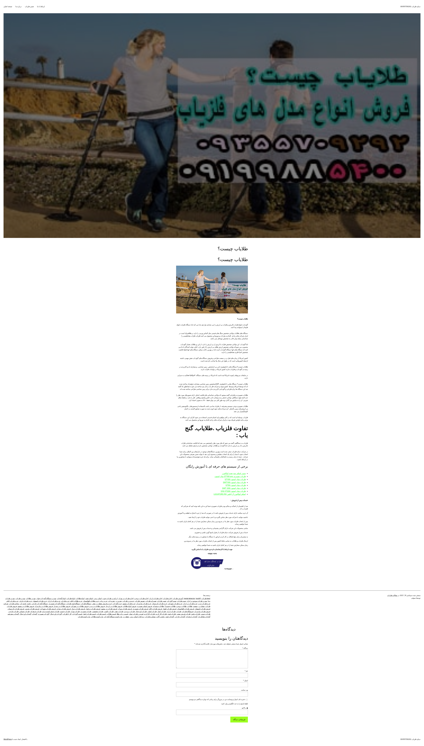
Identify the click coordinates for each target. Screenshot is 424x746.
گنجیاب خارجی (180, 617)
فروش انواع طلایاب (129, 606)
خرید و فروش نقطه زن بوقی (102, 604)
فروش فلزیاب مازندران (202, 612)
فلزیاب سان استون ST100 (235, 479)
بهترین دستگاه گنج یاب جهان (46, 598)
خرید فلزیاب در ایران (190, 604)
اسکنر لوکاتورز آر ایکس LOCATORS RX (230, 494)
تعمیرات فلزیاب (151, 601)
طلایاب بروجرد (181, 606)
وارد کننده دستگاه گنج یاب (113, 617)
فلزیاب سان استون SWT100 (234, 482)
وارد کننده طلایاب (97, 617)
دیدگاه (245, 648)
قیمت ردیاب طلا (122, 614)
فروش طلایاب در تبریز (97, 606)
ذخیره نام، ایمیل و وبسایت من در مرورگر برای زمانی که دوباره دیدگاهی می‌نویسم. (217, 699)
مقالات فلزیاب (392, 595)
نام (246, 671)
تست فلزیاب (181, 601)
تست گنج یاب (171, 601)
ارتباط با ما (41, 7)
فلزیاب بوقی (118, 612)
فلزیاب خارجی (13, 612)
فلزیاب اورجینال (141, 612)
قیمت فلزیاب (101, 614)
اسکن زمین (98, 598)
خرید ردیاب (103, 601)
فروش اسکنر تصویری (144, 606)
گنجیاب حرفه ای (191, 617)
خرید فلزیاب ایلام (12, 601)
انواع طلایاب (80, 598)
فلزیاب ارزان (171, 612)
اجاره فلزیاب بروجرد (141, 598)
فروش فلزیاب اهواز (169, 609)
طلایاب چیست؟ (170, 606)
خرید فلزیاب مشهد (129, 604)
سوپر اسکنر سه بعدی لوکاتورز (234, 473)
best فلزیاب (206, 598)
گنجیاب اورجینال (25, 614)
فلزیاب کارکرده (149, 614)
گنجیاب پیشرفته (13, 614)
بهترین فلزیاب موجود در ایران (197, 601)
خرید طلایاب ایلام (76, 601)
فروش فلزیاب (12, 606)
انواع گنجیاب (61, 598)
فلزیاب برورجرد (129, 612)
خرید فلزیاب (65, 601)
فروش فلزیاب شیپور (32, 609)
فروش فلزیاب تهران (125, 609)
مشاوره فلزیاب (150, 617)
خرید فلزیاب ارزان (54, 601)
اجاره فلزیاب (167, 598)
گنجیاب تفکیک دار (204, 617)
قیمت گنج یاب (77, 614)
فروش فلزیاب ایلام (155, 609)
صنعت (195, 606)
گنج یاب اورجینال (56, 614)
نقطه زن (126, 617)
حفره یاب (111, 601)
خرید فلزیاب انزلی (25, 601)
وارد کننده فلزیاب (84, 617)
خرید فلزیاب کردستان (159, 604)
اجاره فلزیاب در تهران (125, 598)
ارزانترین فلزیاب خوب (110, 598)
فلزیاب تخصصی (97, 612)
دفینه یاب (23, 604)
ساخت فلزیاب (14, 604)
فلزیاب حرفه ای (35, 612)
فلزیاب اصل (161, 612)
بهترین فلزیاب (20, 598)
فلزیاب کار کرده (161, 614)
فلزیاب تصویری (85, 612)
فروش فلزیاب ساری (64, 609)
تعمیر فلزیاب (29, 7)
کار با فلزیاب (67, 614)
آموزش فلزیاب (178, 598)
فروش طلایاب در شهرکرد (79, 606)
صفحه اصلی (8, 7)
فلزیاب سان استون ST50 (236, 485)
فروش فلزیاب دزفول (93, 609)
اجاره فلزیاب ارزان (155, 598)
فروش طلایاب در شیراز (62, 606)
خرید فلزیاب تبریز (204, 604)
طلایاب (189, 606)
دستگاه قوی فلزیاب (73, 604)
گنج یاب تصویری (43, 614)
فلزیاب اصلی (152, 612)
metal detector (189, 598)
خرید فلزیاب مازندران (143, 604)
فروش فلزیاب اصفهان (202, 609)
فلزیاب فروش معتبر (183, 614)
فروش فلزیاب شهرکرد (48, 609)
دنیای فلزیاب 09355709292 (410, 7)
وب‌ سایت (244, 690)
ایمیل (245, 681)
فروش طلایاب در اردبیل (114, 606)
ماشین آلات (160, 617)
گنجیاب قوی (169, 617)
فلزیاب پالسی (109, 612)
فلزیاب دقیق (195, 614)
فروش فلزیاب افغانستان (185, 609)
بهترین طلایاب (31, 598)
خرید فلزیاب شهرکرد (175, 604)
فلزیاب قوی (172, 614)
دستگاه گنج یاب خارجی (40, 604)
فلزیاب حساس (24, 612)
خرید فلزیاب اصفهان (40, 601)
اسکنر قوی (89, 598)
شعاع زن (201, 606)
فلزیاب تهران (75, 612)
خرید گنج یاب (117, 604)
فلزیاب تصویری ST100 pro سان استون (230, 476)
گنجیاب (34, 614)
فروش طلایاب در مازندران (44, 606)
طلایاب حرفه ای (158, 606)
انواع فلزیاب (71, 598)
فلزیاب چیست (65, 612)
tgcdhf (198, 598)
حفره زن (119, 601)
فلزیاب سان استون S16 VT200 (233, 491)
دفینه (29, 604)
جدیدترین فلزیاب (128, 601)
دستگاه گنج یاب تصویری (57, 604)
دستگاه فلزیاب (86, 604)
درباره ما (18, 7)
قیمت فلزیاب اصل (89, 614)
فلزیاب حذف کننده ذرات (50, 612)
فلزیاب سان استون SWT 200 (234, 488)
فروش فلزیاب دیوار (78, 609)
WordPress (8, 739)
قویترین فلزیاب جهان (136, 614)
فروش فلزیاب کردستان (16, 609)
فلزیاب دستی (205, 614)
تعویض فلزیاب (140, 601)
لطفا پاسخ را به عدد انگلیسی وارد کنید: (234, 704)
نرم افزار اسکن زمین (137, 617)
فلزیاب (178, 612)
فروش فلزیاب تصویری (140, 609)
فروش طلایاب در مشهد (26, 606)
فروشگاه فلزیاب (187, 612)
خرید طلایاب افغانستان (91, 601)
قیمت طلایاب (111, 614)
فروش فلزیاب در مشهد (109, 609)
